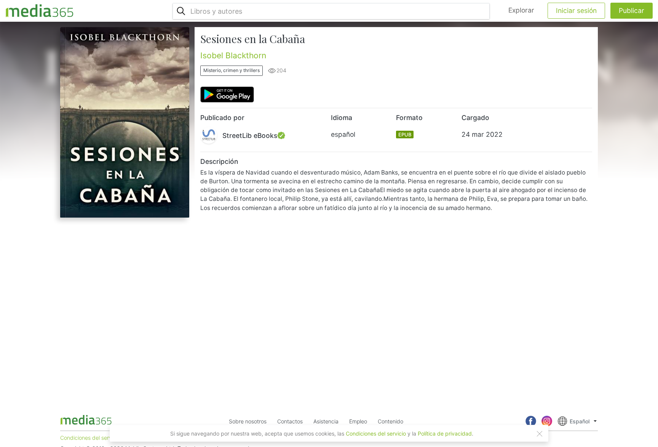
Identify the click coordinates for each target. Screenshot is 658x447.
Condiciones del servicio (376, 433)
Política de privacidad (445, 433)
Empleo (358, 421)
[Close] (539, 433)
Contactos (290, 421)
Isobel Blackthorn (233, 55)
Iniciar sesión (576, 10)
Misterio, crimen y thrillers (231, 70)
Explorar (521, 10)
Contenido (390, 421)
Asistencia (326, 421)
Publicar (631, 10)
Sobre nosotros (248, 421)
